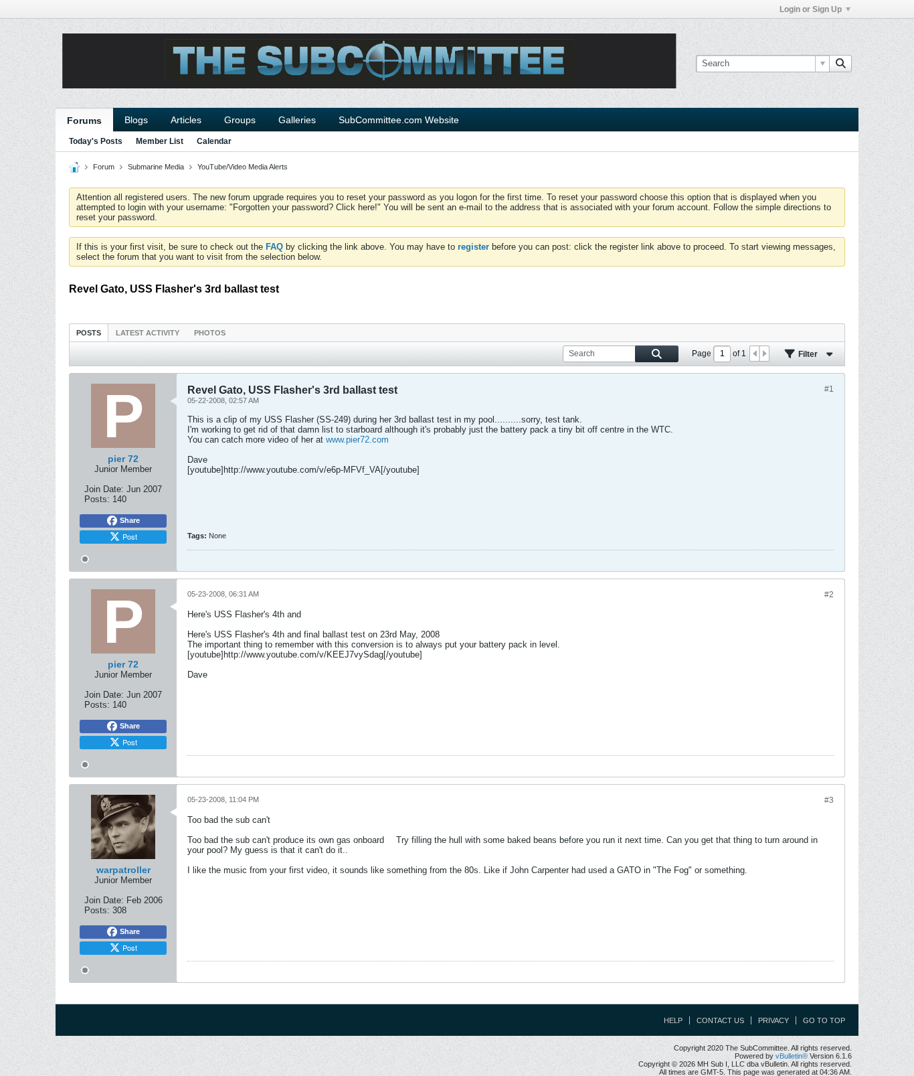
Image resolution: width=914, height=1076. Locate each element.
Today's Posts (95, 141)
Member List (159, 141)
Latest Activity (147, 333)
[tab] (88, 332)
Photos (209, 333)
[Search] (840, 63)
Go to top (824, 1020)
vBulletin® (791, 1056)
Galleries (297, 119)
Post (129, 536)
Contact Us (720, 1020)
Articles (186, 119)
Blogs (136, 119)
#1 (829, 389)
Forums (84, 120)
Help (673, 1020)
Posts (88, 333)
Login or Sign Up (811, 9)
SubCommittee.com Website (399, 119)
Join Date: (104, 489)
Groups (240, 119)
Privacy (773, 1020)
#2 (829, 594)
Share (130, 520)
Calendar (214, 141)
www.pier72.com (357, 440)
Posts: (97, 499)
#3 (829, 800)
